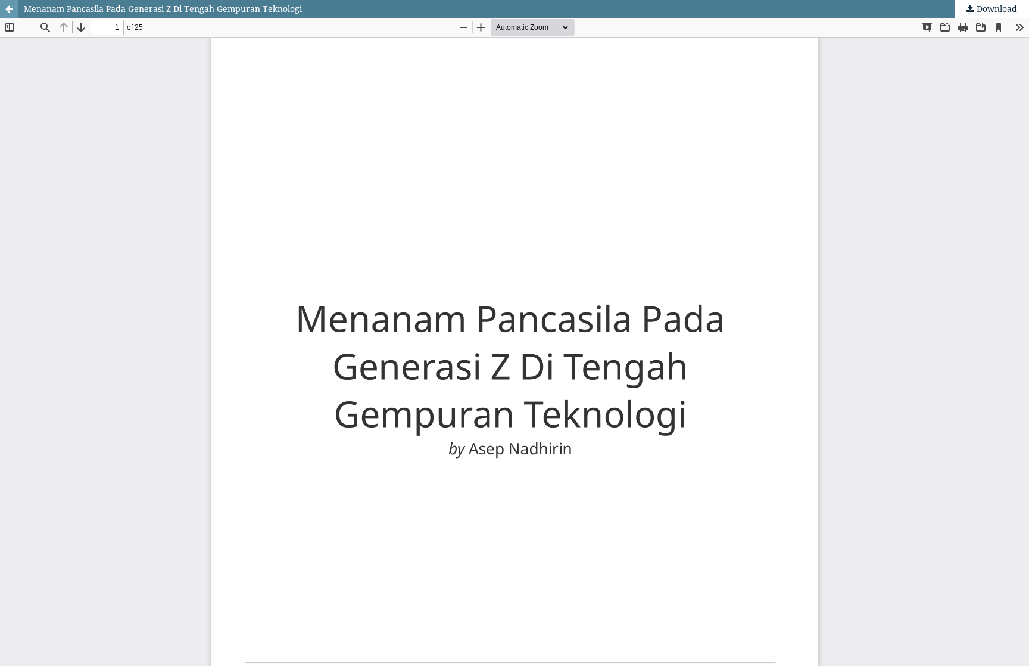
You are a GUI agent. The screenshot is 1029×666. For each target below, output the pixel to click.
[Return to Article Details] (9, 9)
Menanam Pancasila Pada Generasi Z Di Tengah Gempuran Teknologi (163, 8)
